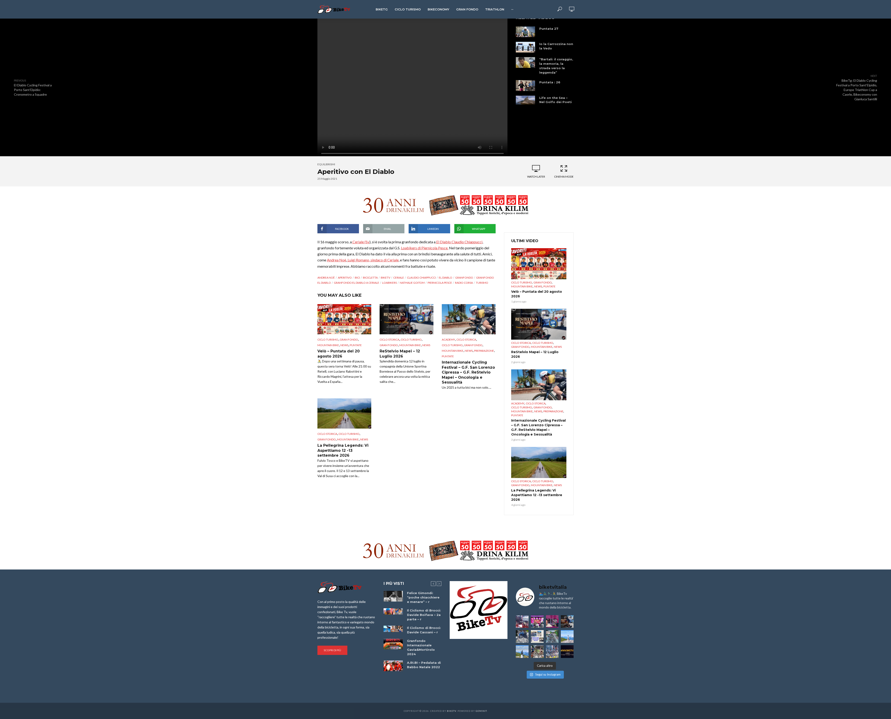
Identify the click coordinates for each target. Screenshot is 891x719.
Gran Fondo (467, 9)
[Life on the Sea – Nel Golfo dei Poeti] (525, 100)
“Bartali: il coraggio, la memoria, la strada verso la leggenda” (556, 65)
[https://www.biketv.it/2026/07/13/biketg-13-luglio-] (522, 636)
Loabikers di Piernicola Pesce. (424, 248)
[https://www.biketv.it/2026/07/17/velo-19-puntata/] (537, 621)
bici (357, 277)
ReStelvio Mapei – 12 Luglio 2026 (400, 353)
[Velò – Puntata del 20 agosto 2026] (344, 319)
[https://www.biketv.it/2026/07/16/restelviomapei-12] (567, 621)
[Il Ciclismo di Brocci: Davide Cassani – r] (393, 629)
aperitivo (345, 277)
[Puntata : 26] (525, 85)
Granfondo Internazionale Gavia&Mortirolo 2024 (421, 647)
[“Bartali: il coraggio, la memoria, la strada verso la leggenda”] (525, 62)
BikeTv (385, 277)
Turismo (482, 282)
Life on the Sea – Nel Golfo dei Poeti (555, 100)
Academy (448, 339)
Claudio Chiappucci (421, 277)
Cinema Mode (564, 176)
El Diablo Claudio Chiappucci (459, 242)
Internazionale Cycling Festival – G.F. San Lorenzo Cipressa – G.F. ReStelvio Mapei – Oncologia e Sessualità (468, 372)
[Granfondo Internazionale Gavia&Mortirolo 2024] (393, 644)
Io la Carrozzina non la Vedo (556, 46)
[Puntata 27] (525, 31)
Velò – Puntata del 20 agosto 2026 (338, 353)
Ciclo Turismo (408, 9)
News (344, 345)
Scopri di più (332, 650)
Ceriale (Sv (360, 242)
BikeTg (382, 9)
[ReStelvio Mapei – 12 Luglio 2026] (406, 319)
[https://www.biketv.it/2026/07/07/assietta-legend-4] (567, 636)
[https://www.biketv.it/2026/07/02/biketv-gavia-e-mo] (567, 651)
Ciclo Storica (389, 339)
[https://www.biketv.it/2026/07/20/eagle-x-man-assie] (522, 621)
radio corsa (464, 282)
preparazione (484, 350)
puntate (356, 345)
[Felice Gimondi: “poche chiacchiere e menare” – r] (393, 596)
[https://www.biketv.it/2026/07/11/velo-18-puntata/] (552, 621)
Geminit (481, 710)
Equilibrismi (326, 164)
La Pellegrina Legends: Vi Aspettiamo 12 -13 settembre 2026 (342, 450)
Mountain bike (328, 345)
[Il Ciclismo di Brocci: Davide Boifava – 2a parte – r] (393, 611)
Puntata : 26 (549, 82)
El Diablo (445, 277)
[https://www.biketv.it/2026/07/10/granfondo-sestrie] (537, 636)
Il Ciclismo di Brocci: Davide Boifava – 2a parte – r (424, 614)
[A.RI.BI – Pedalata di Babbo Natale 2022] (393, 665)
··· (512, 9)
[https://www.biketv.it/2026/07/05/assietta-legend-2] (522, 651)
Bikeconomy (438, 9)
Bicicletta (370, 277)
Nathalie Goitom (412, 282)
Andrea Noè (336, 260)
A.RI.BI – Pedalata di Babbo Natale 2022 (424, 665)
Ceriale (398, 277)
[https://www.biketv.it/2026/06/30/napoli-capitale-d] (552, 651)
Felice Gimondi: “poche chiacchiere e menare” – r (423, 597)
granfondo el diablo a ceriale (356, 282)
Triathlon (494, 9)
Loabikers (389, 282)
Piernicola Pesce (440, 282)
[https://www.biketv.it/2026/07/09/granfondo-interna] (552, 636)
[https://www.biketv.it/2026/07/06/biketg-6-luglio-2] (537, 651)
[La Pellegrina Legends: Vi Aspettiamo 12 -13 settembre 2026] (344, 413)
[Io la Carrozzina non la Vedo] (525, 47)
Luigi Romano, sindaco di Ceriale (373, 260)
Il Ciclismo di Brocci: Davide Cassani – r (424, 630)
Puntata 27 (548, 28)
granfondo (464, 277)
